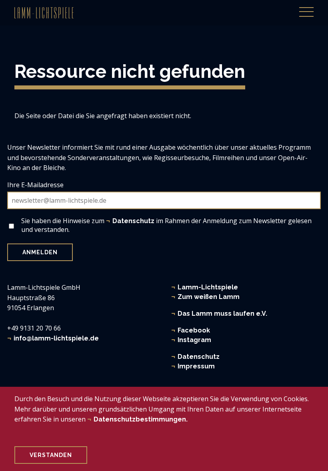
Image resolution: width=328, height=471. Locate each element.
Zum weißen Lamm (209, 297)
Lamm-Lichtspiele (208, 287)
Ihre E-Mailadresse (35, 184)
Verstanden (51, 455)
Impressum (196, 366)
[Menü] (306, 7)
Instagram (194, 340)
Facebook (194, 330)
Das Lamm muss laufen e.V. (222, 313)
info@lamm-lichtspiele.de (56, 338)
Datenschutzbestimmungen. (141, 419)
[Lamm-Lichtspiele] (44, 12)
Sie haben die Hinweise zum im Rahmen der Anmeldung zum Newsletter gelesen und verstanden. (166, 225)
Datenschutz (199, 356)
